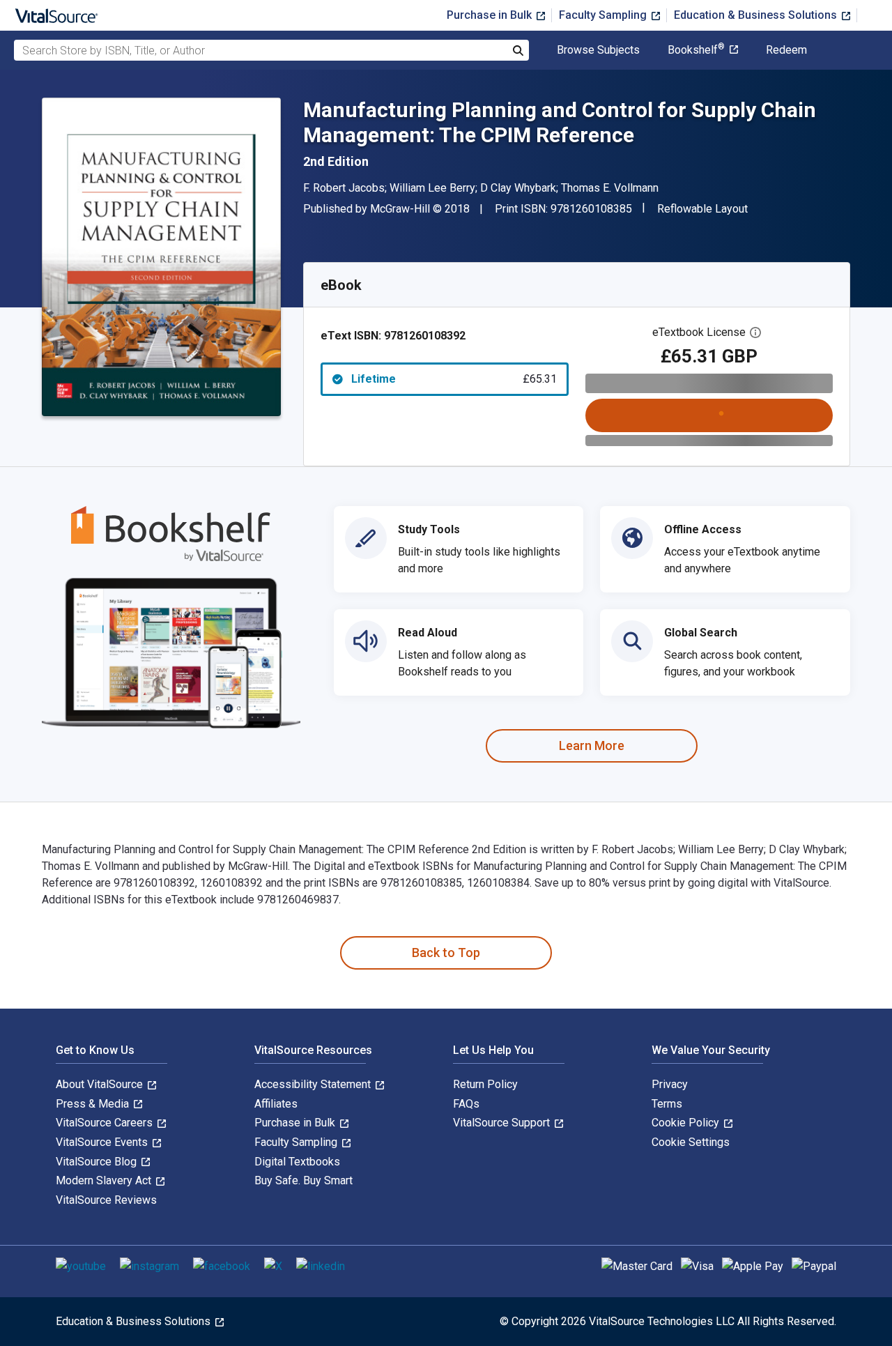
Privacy (670, 1084)
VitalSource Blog (97, 1161)
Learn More (591, 745)
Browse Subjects (598, 50)
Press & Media (94, 1103)
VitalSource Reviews (106, 1200)
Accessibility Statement (314, 1084)
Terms (667, 1103)
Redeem (786, 50)
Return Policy (485, 1084)
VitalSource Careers (105, 1122)
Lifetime (454, 378)
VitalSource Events (103, 1142)
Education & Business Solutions (757, 15)
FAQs (466, 1103)
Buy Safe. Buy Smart (303, 1180)
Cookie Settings (691, 1142)
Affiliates (276, 1103)
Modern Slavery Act (105, 1180)
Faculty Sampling (604, 15)
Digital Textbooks (297, 1161)
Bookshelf (696, 50)
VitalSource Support (503, 1122)
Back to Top (446, 952)
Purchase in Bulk (491, 15)
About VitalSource (101, 1084)
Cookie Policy (687, 1122)
